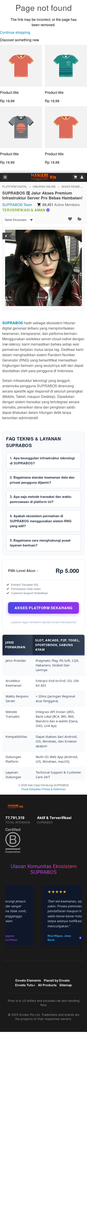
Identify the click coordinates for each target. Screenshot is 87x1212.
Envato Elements (28, 980)
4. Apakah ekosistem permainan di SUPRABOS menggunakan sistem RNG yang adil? (41, 520)
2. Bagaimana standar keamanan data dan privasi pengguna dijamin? (42, 480)
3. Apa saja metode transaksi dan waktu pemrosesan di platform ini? (40, 499)
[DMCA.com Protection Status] (6, 233)
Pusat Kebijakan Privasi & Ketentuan (43, 789)
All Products (47, 985)
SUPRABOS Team (17, 204)
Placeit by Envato (57, 980)
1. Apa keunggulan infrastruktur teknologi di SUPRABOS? (42, 461)
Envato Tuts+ (25, 985)
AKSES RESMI (70, 186)
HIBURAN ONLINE (44, 186)
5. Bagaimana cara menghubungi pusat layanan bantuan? (40, 543)
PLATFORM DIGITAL (14, 186)
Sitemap (65, 985)
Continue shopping (15, 32)
